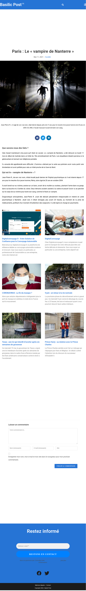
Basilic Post (12, 4)
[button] (62, 4)
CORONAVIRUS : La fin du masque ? (17, 293)
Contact (48, 585)
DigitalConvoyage (52, 239)
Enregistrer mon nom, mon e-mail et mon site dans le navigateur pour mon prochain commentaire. (39, 458)
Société (48, 57)
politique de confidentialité (52, 560)
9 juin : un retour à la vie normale (58, 293)
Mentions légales (40, 585)
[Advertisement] (43, 29)
